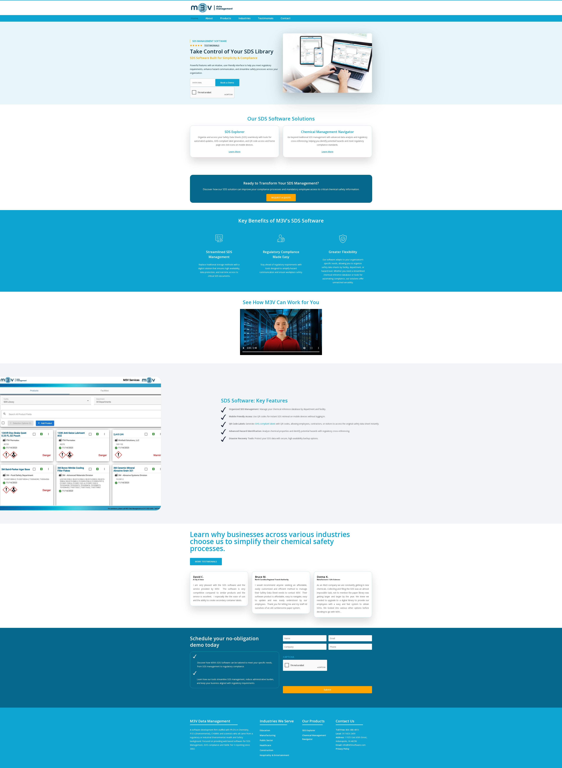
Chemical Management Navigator (314, 737)
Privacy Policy (342, 748)
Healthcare (265, 745)
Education (265, 730)
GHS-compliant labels (265, 423)
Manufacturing (267, 735)
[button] (281, 197)
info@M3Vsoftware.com (354, 745)
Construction (266, 750)
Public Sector (266, 740)
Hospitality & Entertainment (274, 755)
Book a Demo (227, 82)
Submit (327, 689)
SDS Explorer (308, 730)
